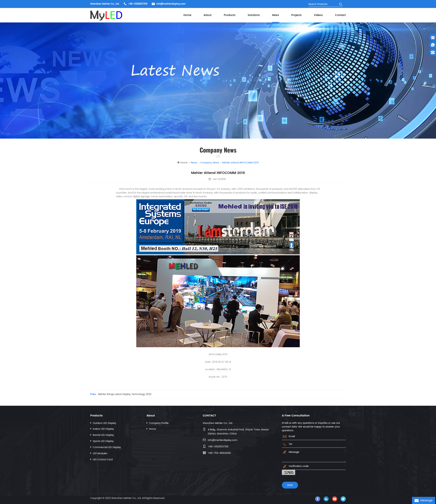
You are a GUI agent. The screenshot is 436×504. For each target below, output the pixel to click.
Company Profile (159, 423)
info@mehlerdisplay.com (171, 4)
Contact (340, 15)
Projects (296, 15)
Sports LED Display (103, 441)
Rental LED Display (103, 435)
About (208, 15)
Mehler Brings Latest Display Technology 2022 (124, 394)
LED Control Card (103, 459)
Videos (318, 15)
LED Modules (100, 453)
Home (187, 15)
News (275, 15)
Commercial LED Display (107, 447)
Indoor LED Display (103, 429)
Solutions (254, 15)
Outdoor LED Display (104, 423)
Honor (152, 429)
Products (229, 15)
